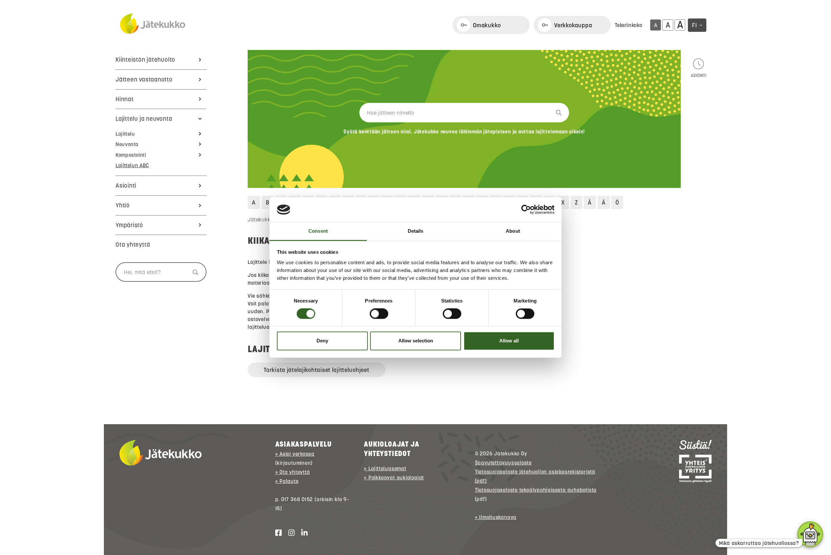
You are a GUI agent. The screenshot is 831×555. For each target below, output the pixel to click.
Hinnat (125, 99)
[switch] (379, 314)
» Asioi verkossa (295, 453)
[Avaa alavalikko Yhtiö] (199, 205)
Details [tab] (416, 231)
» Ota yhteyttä (292, 472)
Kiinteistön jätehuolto (145, 59)
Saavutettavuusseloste (503, 462)
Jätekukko (260, 219)
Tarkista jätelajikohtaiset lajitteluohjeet (316, 370)
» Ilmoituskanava (495, 517)
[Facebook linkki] (276, 532)
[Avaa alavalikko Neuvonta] (199, 144)
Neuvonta (127, 144)
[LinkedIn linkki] (302, 532)
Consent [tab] (318, 231)
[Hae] (192, 272)
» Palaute (287, 481)
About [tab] (513, 231)
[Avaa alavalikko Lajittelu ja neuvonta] (199, 119)
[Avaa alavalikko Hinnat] (199, 99)
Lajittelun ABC (132, 165)
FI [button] (694, 25)
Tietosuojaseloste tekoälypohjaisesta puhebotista (536, 490)
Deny (322, 340)
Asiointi (126, 185)
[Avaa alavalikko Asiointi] (199, 185)
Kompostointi (131, 155)
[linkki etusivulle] (160, 453)
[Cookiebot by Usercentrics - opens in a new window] (526, 210)
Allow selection (415, 340)
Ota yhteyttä (133, 244)
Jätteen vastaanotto (144, 79)
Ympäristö (129, 225)
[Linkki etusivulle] (153, 24)
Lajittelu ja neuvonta (144, 118)
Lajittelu (125, 133)
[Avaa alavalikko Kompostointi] (199, 155)
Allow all (509, 340)
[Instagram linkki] (289, 532)
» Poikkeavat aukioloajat (394, 477)
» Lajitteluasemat (385, 468)
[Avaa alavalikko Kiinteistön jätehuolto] (199, 59)
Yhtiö (123, 205)
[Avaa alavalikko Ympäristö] (199, 225)
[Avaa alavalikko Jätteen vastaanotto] (199, 79)
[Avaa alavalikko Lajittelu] (199, 134)
